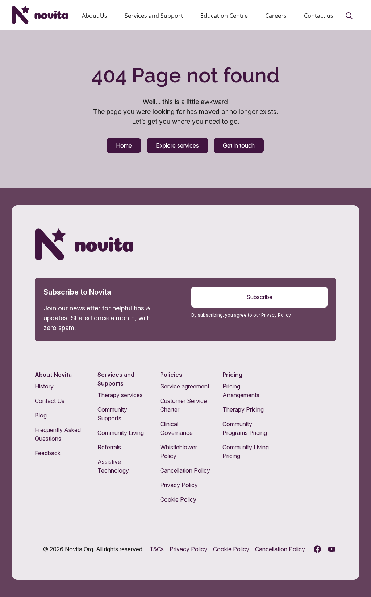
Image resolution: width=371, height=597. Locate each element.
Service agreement (184, 386)
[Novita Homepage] (40, 15)
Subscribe (259, 297)
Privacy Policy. (276, 315)
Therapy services (120, 395)
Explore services (177, 145)
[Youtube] (332, 549)
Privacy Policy (179, 485)
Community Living (120, 432)
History (44, 386)
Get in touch (239, 145)
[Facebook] (317, 549)
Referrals (109, 447)
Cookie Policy (178, 499)
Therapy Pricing (243, 409)
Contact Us (49, 400)
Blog (41, 415)
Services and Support (154, 16)
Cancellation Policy (185, 470)
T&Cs (157, 549)
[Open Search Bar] (349, 16)
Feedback (48, 453)
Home (124, 145)
